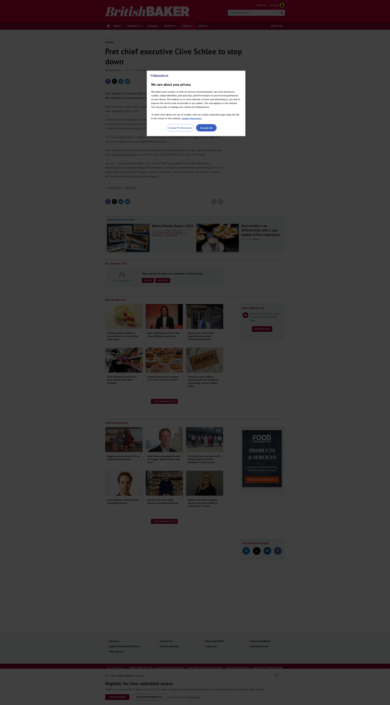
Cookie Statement (192, 118)
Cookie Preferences (180, 127)
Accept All (206, 127)
